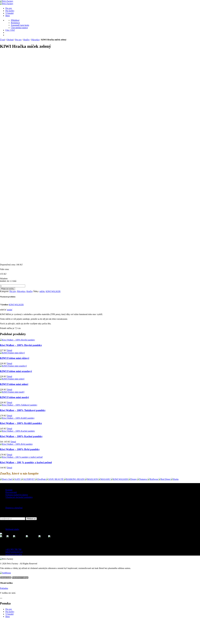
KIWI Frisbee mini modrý (14, 397)
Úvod (2, 39)
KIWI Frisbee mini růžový (14, 358)
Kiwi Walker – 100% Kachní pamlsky (21, 436)
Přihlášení (15, 20)
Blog (7, 616)
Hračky (26, 39)
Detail (9, 350)
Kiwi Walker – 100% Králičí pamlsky (21, 423)
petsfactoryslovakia (13, 554)
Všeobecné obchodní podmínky (19, 497)
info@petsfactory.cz (14, 552)
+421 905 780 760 (13, 549)
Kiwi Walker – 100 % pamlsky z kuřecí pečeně (26, 462)
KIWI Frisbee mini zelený (14, 384)
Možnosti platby (12, 529)
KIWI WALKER (53, 291)
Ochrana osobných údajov (16, 495)
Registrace (15, 23)
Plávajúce (35, 39)
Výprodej (9, 614)
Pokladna (4, 588)
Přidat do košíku (7, 289)
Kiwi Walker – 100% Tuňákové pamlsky (23, 410)
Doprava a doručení (13, 508)
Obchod (10, 39)
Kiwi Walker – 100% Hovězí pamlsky (21, 345)
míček (42, 291)
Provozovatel (11, 492)
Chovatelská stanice (19, 27)
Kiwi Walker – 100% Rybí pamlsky (20, 449)
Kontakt (8, 490)
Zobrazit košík (5, 578)
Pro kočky (9, 611)
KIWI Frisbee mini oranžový (16, 371)
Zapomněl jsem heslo (20, 25)
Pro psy (18, 39)
